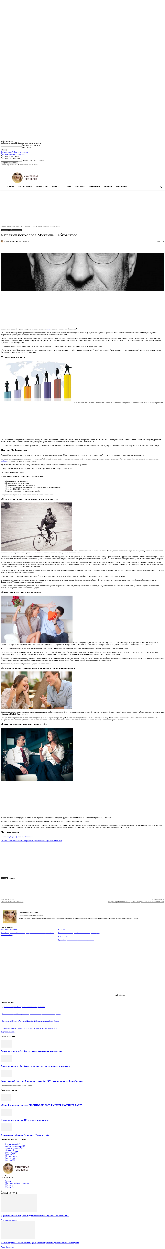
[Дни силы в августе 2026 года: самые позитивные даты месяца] (6, 1047)
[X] (156, 167)
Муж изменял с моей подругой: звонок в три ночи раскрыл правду (79, 933)
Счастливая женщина (13, 241)
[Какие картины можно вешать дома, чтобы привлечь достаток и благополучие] (18, 1238)
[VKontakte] (31, 921)
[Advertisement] (82, 206)
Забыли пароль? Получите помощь (14, 152)
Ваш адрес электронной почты (33, 160)
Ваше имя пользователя (31, 145)
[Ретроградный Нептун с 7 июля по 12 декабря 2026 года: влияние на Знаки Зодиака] (6, 1077)
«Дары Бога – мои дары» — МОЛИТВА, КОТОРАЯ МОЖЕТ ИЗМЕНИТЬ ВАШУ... (42, 1105)
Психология (11, 227)
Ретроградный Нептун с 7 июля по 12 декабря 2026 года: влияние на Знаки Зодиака (30, 1021)
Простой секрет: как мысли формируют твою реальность (76, 940)
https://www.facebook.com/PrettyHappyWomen (31, 915)
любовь (4, 461)
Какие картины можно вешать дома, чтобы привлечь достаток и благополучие (40, 1242)
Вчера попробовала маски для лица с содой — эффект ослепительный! (136, 902)
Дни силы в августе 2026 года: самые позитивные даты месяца (23, 1007)
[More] (58, 247)
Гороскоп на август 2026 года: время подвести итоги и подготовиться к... (36, 1066)
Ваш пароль (26, 147)
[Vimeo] (159, 167)
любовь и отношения (23, 227)
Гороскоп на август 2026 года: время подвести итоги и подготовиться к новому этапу (31, 1014)
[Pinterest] (42, 247)
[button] (161, 186)
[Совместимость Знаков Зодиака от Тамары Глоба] (6, 1131)
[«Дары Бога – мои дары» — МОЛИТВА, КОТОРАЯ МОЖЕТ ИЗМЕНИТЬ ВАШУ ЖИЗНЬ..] (6, 1101)
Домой (3, 227)
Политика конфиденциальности (13, 154)
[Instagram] (153, 167)
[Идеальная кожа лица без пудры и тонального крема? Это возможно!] (19, 1211)
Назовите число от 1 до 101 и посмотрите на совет (25, 1120)
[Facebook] (150, 167)
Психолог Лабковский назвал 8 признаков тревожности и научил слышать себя (31, 841)
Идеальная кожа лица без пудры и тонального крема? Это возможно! (35, 1216)
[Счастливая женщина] (2, 241)
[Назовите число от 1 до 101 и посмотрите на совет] (6, 1116)
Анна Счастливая (7, 1247)
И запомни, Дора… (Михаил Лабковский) (17, 837)
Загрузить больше (7, 1032)
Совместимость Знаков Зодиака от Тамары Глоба (25, 1135)
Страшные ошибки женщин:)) (12, 902)
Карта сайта (9, 1187)
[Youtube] (163, 167)
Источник (12, 878)
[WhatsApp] (50, 247)
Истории (61, 929)
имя (48, 329)
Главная (8, 1181)
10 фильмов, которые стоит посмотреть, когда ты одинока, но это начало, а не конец (30, 1028)
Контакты (9, 1185)
